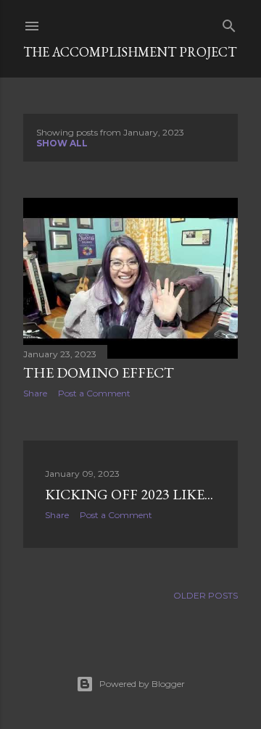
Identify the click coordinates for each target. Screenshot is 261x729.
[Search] (229, 23)
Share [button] (35, 393)
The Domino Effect (98, 372)
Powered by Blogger (142, 683)
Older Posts (205, 595)
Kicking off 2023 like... (129, 494)
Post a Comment (94, 393)
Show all (62, 143)
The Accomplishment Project (129, 51)
